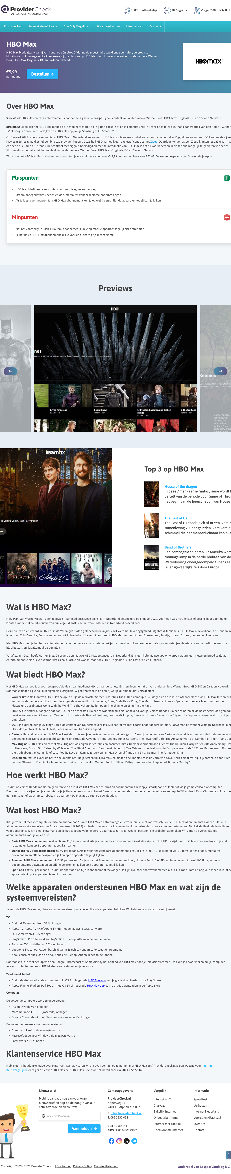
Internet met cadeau (167, 1124)
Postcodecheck (13, 26)
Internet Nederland (206, 1111)
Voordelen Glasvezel (207, 1117)
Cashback (155, 26)
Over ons (199, 1124)
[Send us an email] (134, 1141)
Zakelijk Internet (165, 1111)
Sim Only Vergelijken (77, 26)
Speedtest (200, 1099)
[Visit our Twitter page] (127, 1141)
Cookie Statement (106, 1166)
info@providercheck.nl (126, 1113)
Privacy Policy (82, 1166)
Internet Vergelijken (41, 26)
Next (220, 371)
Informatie (132, 26)
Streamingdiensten (108, 26)
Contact (199, 1130)
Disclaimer (63, 1166)
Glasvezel (160, 1105)
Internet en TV (163, 1099)
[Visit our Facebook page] (111, 1141)
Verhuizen (200, 1105)
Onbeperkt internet (166, 1117)
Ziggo (154, 141)
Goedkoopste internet (168, 1130)
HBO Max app (97, 980)
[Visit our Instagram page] (119, 1141)
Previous (10, 371)
